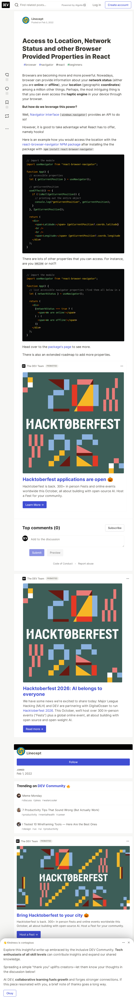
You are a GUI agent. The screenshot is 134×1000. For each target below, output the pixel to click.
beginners (75, 64)
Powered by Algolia (72, 5)
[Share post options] (6, 128)
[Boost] (7, 116)
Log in (97, 5)
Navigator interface (44, 114)
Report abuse (86, 563)
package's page (59, 347)
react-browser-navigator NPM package (51, 144)
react (60, 64)
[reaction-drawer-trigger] (7, 76)
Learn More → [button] (34, 504)
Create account (118, 5)
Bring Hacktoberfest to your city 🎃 (53, 915)
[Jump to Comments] (7, 90)
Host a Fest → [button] (29, 934)
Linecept (37, 19)
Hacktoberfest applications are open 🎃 (68, 479)
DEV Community (51, 786)
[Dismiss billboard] (128, 942)
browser (30, 64)
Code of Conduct (63, 563)
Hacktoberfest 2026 (38, 710)
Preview (55, 552)
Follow (73, 762)
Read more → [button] (34, 729)
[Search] (16, 5)
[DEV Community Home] (5, 4)
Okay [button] (9, 993)
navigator (46, 64)
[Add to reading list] (7, 104)
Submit (37, 552)
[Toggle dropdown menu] (122, 366)
